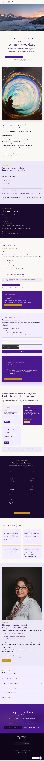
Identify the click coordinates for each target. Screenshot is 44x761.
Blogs (39, 746)
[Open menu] (22, 2)
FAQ (36, 746)
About (28, 746)
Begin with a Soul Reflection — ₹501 (11, 285)
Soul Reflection (7, 746)
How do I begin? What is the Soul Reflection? (22, 692)
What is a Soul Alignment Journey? (22, 688)
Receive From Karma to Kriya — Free (31, 727)
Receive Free (22, 351)
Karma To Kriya (13, 746)
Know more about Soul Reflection (13, 305)
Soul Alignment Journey (21, 746)
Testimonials (32, 746)
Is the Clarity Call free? (22, 697)
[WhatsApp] (25, 752)
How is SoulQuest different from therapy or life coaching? (22, 683)
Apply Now (7, 421)
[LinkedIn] (21, 752)
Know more (6, 660)
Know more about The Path (22, 512)
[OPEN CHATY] (40, 758)
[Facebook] (19, 752)
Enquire (6, 442)
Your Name (4, 336)
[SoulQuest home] (8, 2)
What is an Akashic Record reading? (22, 678)
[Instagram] (23, 752)
